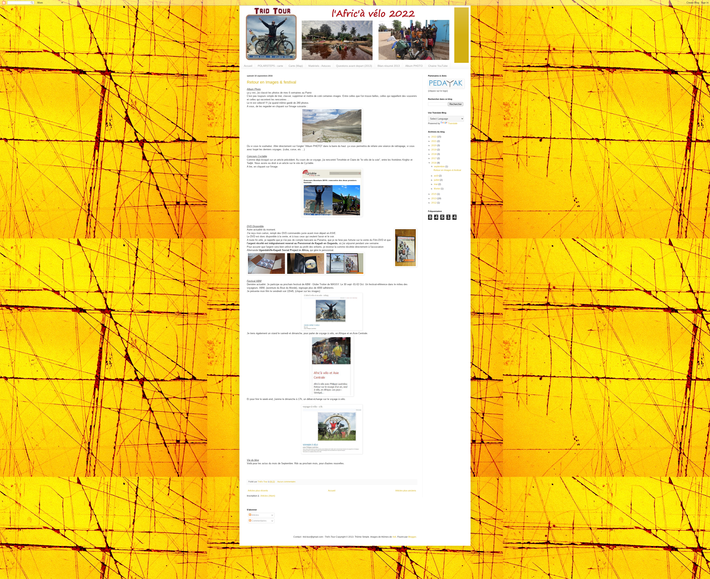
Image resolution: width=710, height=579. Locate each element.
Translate (452, 123)
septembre (439, 166)
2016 (434, 163)
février (437, 188)
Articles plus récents (258, 490)
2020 (434, 145)
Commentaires (258, 520)
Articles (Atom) (268, 496)
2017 (434, 158)
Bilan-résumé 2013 (389, 65)
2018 (434, 154)
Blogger (412, 537)
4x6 (394, 537)
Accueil (248, 65)
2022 (434, 136)
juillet (437, 180)
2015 (434, 194)
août (436, 175)
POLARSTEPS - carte (270, 65)
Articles (255, 515)
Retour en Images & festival (271, 82)
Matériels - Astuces (319, 65)
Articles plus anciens (405, 490)
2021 (434, 141)
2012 (434, 202)
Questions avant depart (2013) (354, 65)
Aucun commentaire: (286, 481)
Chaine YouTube (438, 65)
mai (436, 184)
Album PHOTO (414, 65)
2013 (434, 198)
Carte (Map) (296, 65)
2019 (434, 149)
